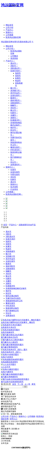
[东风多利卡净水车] (11, 325)
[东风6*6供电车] (10, 355)
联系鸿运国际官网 (13, 37)
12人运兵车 (5, 367)
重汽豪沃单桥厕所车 (9, 377)
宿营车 (18, 76)
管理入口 (13, 419)
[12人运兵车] (8, 364)
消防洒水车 (15, 68)
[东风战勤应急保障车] (12, 359)
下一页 (20, 384)
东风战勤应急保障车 (9, 362)
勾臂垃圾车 (15, 175)
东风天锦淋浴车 (7, 332)
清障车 (13, 118)
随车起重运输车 (12, 296)
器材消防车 (15, 100)
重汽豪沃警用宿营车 (9, 347)
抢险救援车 (10, 251)
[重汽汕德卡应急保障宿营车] (15, 379)
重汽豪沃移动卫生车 (9, 337)
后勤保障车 (15, 103)
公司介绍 (9, 27)
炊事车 (18, 78)
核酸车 (13, 105)
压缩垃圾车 (15, 95)
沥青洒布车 (15, 165)
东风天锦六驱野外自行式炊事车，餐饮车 (18, 322)
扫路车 (13, 113)
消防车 (13, 66)
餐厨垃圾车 (15, 147)
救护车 (13, 128)
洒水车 (13, 63)
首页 (5, 225)
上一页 (27, 384)
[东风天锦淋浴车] (10, 330)
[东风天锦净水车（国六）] (14, 350)
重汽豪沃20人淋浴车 (9, 342)
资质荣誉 (14, 58)
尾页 (33, 384)
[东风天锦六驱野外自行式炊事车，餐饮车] (21, 320)
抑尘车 (13, 162)
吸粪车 (13, 98)
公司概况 (14, 56)
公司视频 (9, 35)
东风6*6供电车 (7, 357)
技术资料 (14, 187)
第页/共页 (6, 384)
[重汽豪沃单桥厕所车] (12, 374)
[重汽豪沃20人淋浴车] (12, 340)
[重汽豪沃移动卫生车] (12, 335)
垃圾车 (13, 170)
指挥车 (18, 73)
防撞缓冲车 (15, 120)
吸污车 (13, 88)
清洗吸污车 (15, 91)
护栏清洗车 (15, 150)
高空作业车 (15, 93)
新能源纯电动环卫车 (14, 301)
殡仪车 (13, 130)
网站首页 (9, 25)
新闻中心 (9, 32)
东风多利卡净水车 (8, 327)
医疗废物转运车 (12, 311)
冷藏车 (13, 115)
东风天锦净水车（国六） (11, 352)
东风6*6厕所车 (7, 372)
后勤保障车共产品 (27, 225)
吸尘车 (13, 110)
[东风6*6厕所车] (10, 369)
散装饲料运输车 (12, 308)
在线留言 (6, 448)
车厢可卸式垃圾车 (13, 298)
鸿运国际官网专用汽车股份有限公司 (16, 42)
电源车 (18, 81)
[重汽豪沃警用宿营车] (12, 345)
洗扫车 (13, 108)
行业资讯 (14, 189)
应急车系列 (15, 71)
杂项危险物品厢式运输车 (16, 288)
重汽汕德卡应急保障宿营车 (12, 382)
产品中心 (9, 30)
